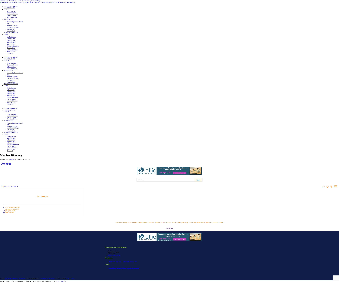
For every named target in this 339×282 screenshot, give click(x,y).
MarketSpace (176, 222)
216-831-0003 (21, 1)
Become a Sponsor (121, 268)
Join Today (118, 261)
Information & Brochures (204, 222)
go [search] (199, 180)
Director (12, 159)
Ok (65, 281)
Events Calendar (142, 222)
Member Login (4, 1)
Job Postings (184, 222)
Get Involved (125, 261)
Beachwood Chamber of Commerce (15, 278)
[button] (2, 186)
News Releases (132, 222)
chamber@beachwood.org (32, 1)
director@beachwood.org (114, 255)
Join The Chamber (218, 222)
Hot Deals (151, 222)
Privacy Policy (70, 278)
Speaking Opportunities (133, 268)
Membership (112, 261)
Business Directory (121, 222)
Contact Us (12, 1)
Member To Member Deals (163, 222)
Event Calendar (112, 268)
